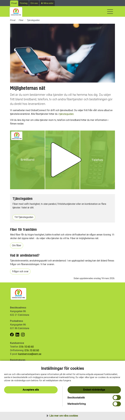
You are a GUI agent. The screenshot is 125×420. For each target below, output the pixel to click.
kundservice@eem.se (29, 354)
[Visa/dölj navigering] (110, 11)
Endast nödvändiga (94, 389)
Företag (23, 3)
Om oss (34, 3)
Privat (14, 3)
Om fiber (16, 245)
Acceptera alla (31, 389)
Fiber (21, 20)
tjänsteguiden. (66, 113)
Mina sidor (49, 3)
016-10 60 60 (26, 346)
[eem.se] (16, 11)
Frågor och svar (20, 271)
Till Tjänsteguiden (23, 217)
